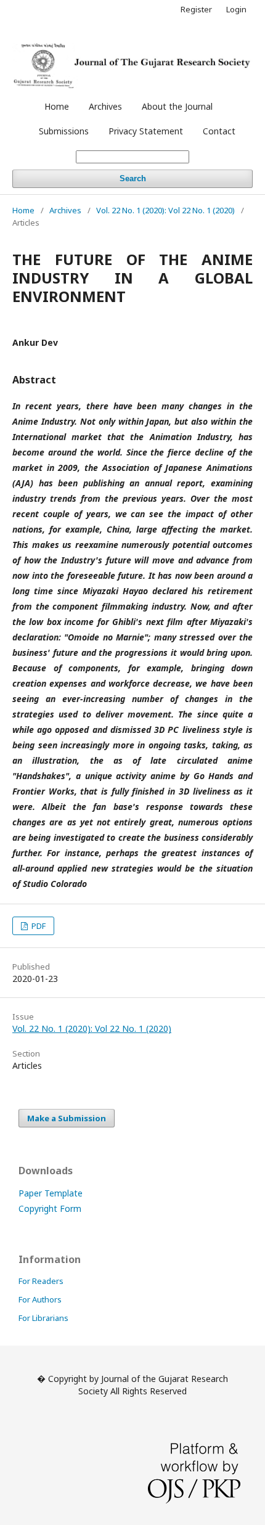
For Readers (40, 1280)
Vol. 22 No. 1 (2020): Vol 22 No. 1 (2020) (165, 210)
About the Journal (177, 106)
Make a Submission (66, 1118)
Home (56, 106)
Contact (219, 131)
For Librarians (43, 1317)
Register (196, 9)
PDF (38, 925)
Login (236, 9)
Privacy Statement (145, 131)
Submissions (64, 131)
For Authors (40, 1299)
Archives (105, 106)
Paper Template (50, 1193)
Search (133, 178)
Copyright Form (49, 1208)
